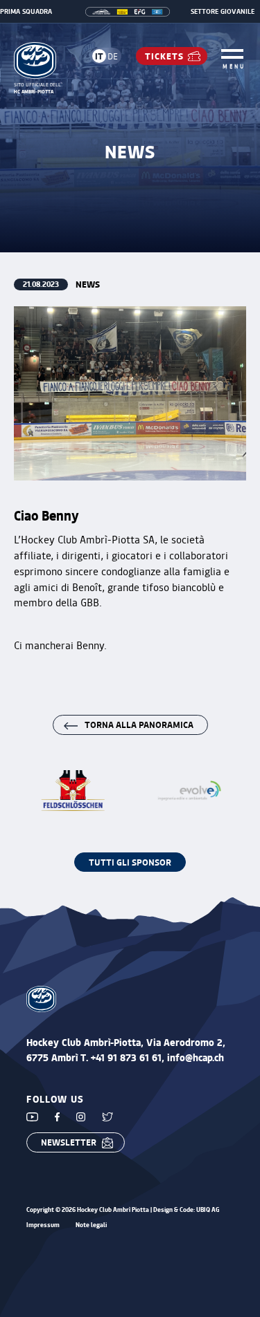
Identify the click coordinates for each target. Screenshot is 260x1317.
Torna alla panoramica (139, 724)
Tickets (164, 56)
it (99, 56)
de (112, 56)
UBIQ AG (208, 1209)
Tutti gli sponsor (130, 862)
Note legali (91, 1225)
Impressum (43, 1225)
